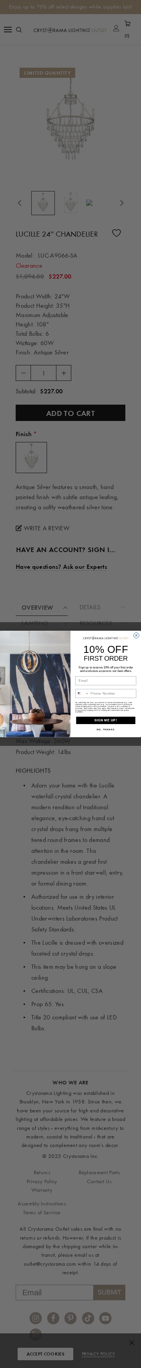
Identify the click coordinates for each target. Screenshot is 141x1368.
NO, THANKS (106, 729)
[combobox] (82, 693)
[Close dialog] (136, 635)
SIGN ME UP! (105, 720)
